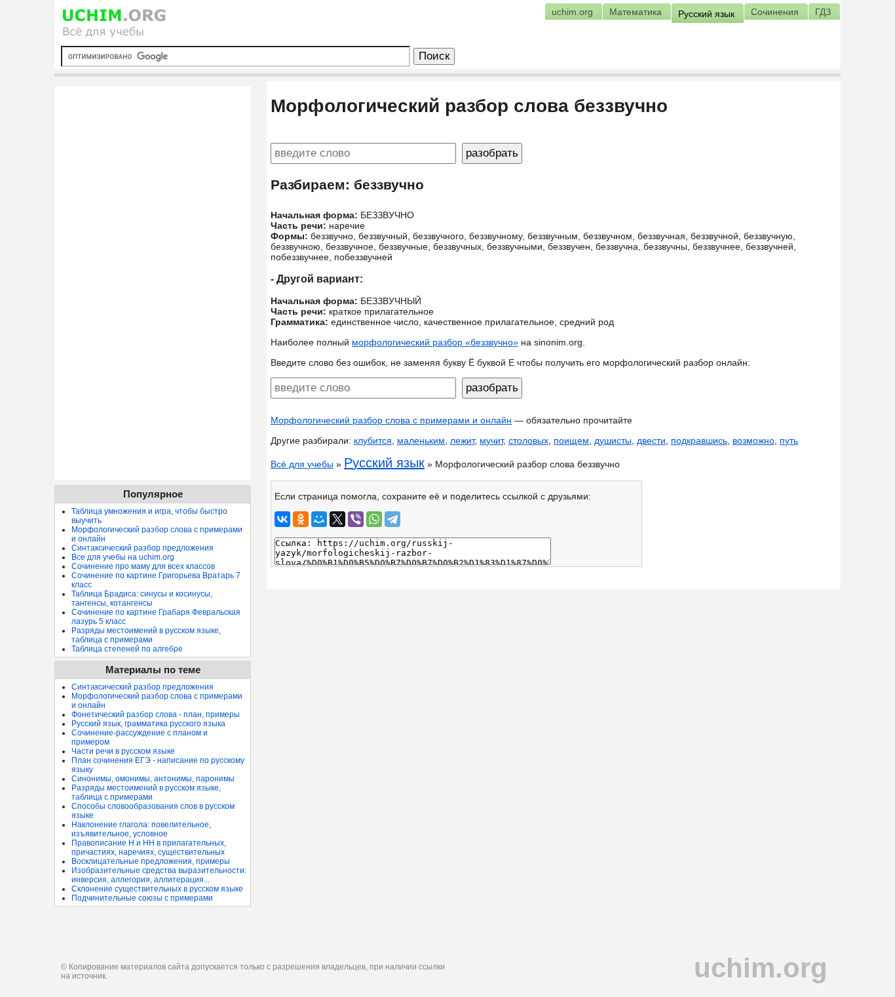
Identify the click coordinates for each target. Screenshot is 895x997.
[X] (337, 519)
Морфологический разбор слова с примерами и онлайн (391, 420)
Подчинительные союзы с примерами (142, 898)
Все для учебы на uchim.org (122, 557)
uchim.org (761, 967)
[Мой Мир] (319, 519)
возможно (753, 440)
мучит (491, 440)
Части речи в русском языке (123, 751)
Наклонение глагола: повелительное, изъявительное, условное (141, 829)
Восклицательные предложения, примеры (150, 861)
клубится (373, 440)
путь (789, 440)
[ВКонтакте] (282, 519)
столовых (528, 440)
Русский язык (384, 463)
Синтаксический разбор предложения (142, 548)
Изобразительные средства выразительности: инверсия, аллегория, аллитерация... (158, 875)
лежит (462, 440)
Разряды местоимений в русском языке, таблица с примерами (146, 635)
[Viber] (356, 519)
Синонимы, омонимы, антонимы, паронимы (153, 778)
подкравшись (699, 440)
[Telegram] (392, 519)
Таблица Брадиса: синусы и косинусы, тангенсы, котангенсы (141, 598)
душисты (613, 440)
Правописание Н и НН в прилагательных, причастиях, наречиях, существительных (148, 847)
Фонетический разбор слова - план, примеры (155, 714)
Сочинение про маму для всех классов (143, 566)
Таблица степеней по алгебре (127, 649)
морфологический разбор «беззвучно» (435, 342)
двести (651, 440)
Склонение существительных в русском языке (157, 888)
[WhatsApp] (374, 519)
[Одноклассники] (301, 519)
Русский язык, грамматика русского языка (148, 723)
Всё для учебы (302, 464)
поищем (571, 440)
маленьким (421, 440)
